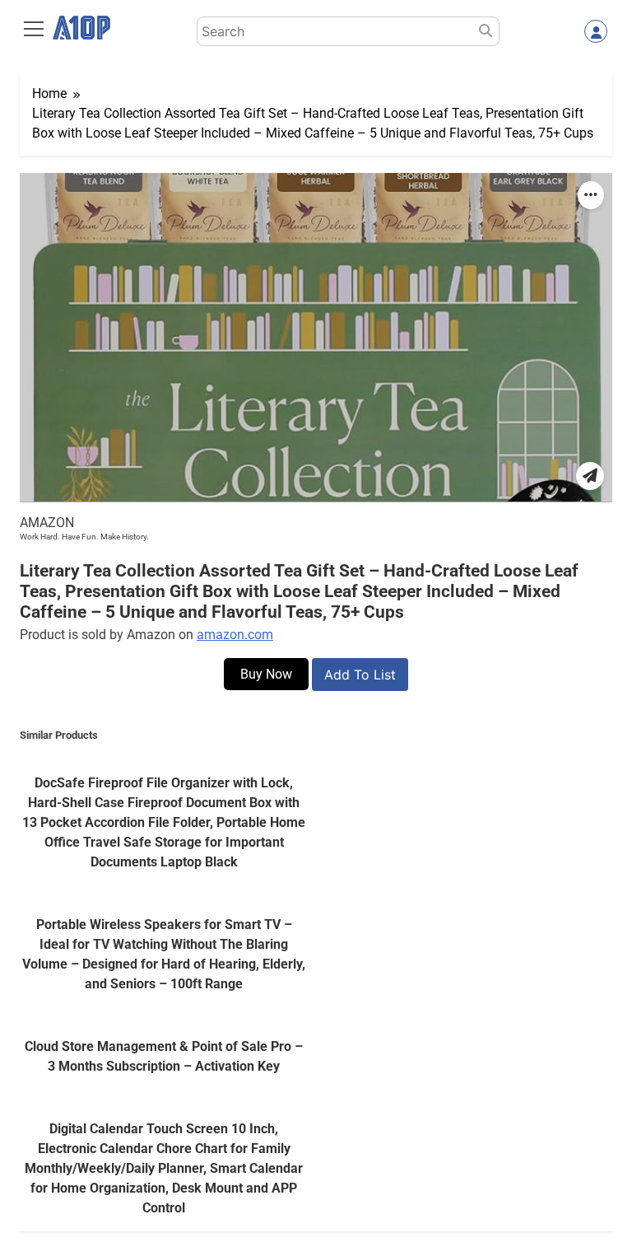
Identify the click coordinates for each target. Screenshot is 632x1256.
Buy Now (266, 674)
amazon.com (235, 634)
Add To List (360, 674)
